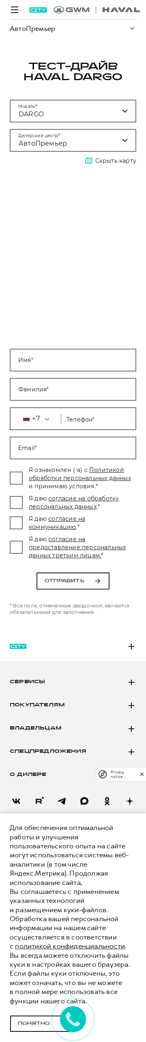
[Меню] (14, 10)
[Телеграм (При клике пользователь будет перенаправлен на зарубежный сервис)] (62, 801)
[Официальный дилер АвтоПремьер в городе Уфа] (97, 9)
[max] (84, 801)
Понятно (34, 1024)
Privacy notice (117, 774)
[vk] (16, 801)
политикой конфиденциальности (70, 946)
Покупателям (37, 705)
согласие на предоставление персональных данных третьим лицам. (77, 547)
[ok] (107, 801)
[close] (142, 774)
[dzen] (130, 801)
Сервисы (27, 682)
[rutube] (39, 801)
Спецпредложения (48, 751)
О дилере (28, 775)
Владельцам (35, 728)
